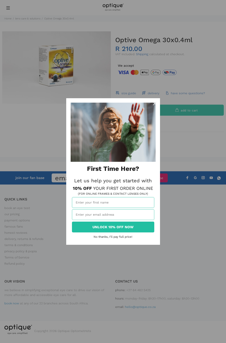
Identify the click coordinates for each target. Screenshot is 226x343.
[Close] (154, 103)
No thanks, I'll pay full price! (113, 236)
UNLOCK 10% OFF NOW (113, 227)
